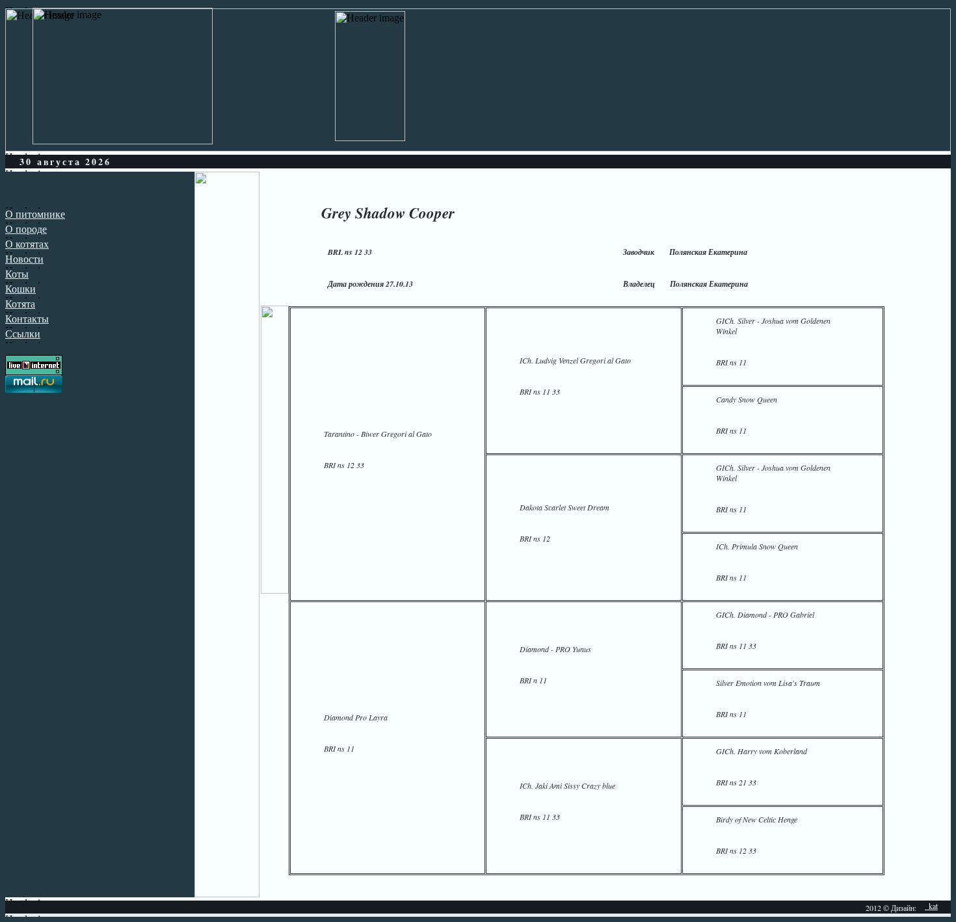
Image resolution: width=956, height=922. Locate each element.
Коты (17, 274)
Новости (24, 259)
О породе (26, 229)
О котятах (27, 244)
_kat (931, 906)
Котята (20, 304)
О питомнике (35, 214)
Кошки (20, 289)
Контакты (27, 318)
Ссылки (22, 333)
